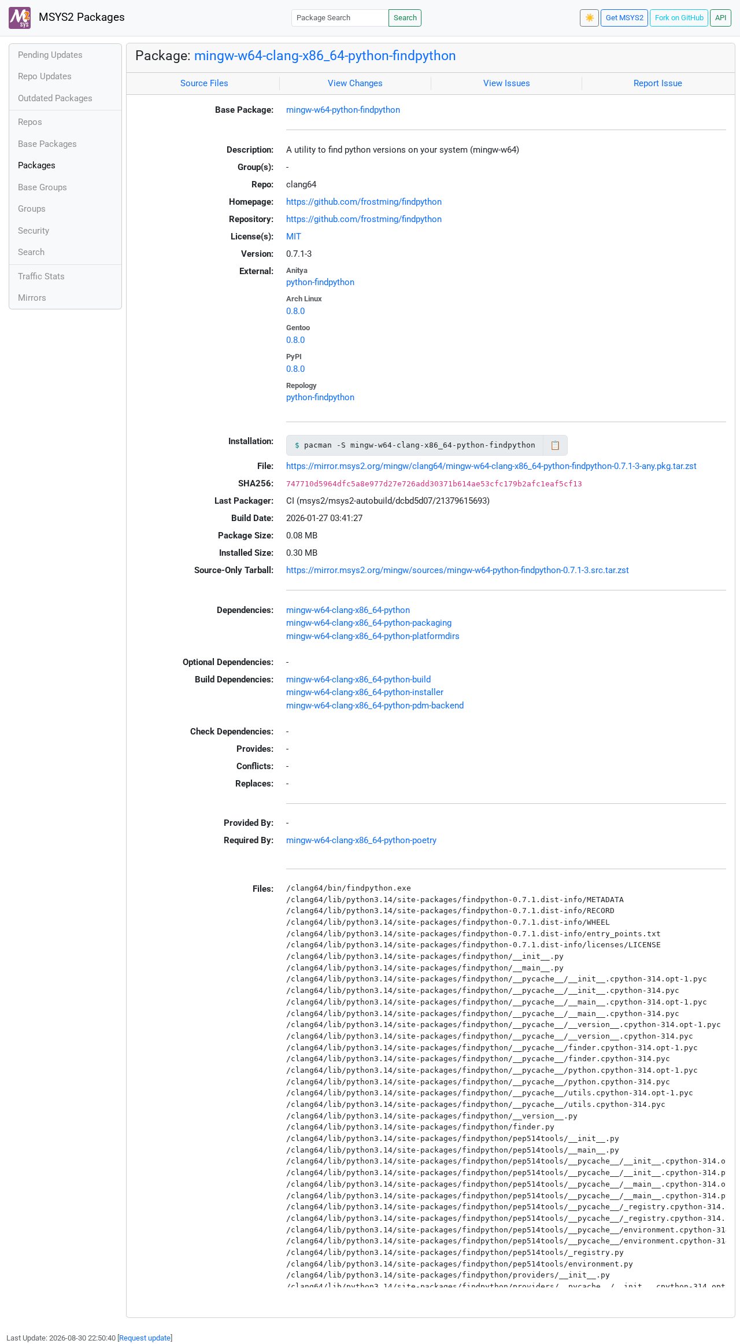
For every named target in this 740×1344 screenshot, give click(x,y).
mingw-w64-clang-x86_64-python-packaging (369, 623)
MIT (293, 236)
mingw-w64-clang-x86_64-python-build (358, 679)
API (721, 17)
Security (33, 231)
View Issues (506, 83)
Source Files (204, 83)
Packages (37, 165)
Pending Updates (50, 55)
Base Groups (42, 187)
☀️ (589, 17)
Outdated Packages (55, 98)
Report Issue (658, 83)
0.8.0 (295, 311)
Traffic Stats (41, 276)
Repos (30, 122)
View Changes (355, 83)
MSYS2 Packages (80, 17)
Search (405, 17)
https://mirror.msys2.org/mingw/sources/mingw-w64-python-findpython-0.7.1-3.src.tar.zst (457, 570)
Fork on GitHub (679, 17)
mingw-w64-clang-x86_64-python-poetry (361, 840)
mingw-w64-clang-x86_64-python (348, 610)
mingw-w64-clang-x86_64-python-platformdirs (373, 636)
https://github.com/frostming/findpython (364, 202)
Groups (32, 209)
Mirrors (32, 298)
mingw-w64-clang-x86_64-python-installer (364, 692)
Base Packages (47, 144)
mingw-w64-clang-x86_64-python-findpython (325, 55)
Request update (145, 1338)
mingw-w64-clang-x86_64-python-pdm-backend (375, 705)
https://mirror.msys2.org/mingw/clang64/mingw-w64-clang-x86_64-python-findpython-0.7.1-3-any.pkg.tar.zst (491, 466)
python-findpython (320, 282)
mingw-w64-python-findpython (343, 110)
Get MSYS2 (624, 17)
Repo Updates (45, 76)
